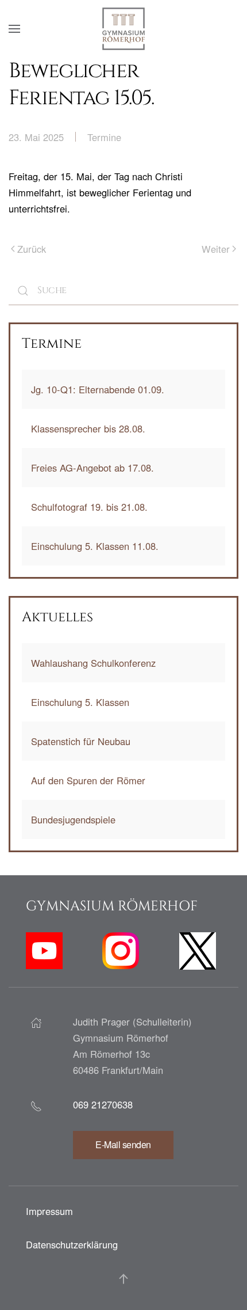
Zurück (31, 249)
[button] (14, 29)
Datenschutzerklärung (72, 1244)
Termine (104, 137)
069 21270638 (103, 1104)
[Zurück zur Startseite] (123, 29)
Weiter (216, 249)
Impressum (49, 1211)
